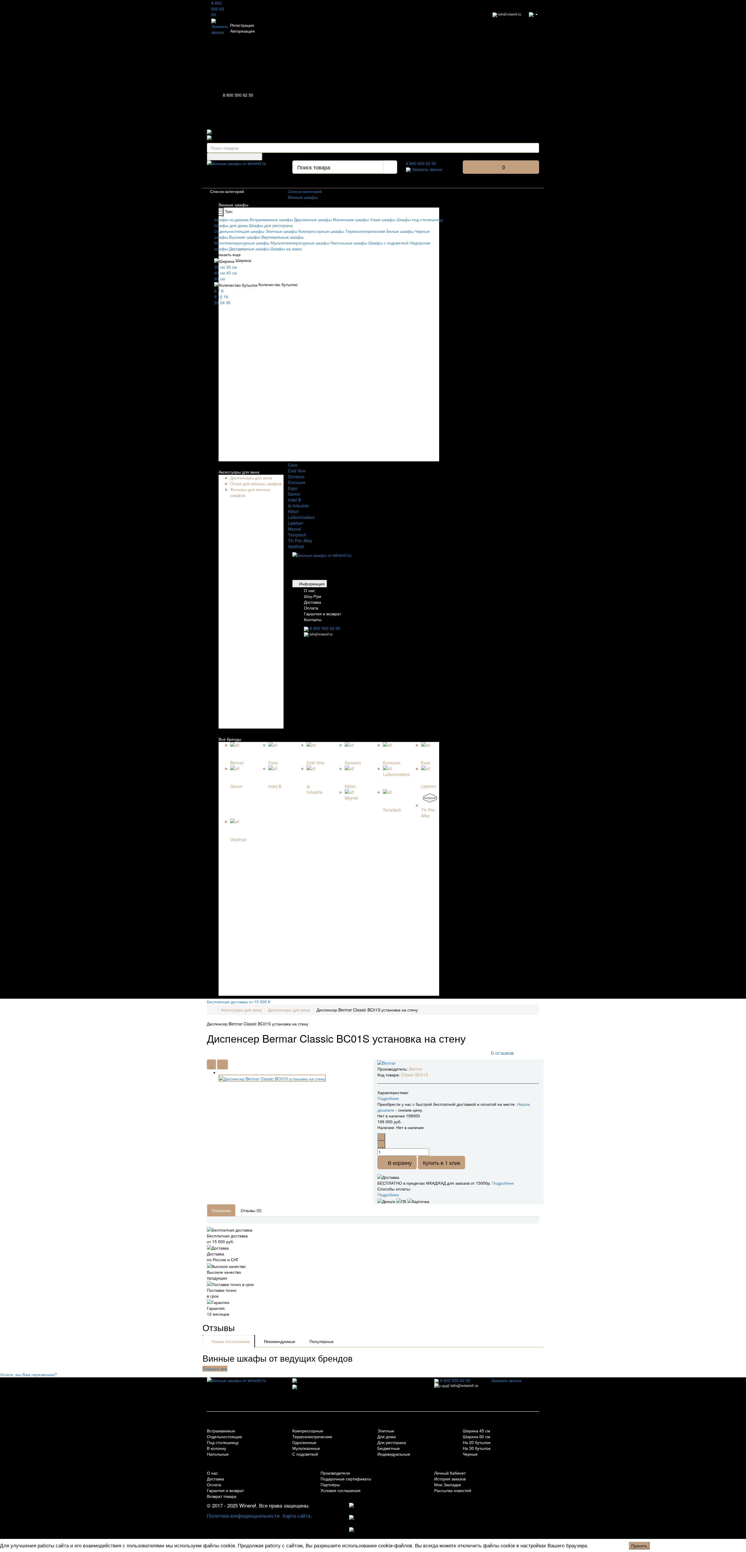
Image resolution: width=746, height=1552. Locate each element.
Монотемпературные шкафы (242, 243)
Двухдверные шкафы (249, 248)
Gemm (294, 494)
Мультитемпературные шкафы (300, 243)
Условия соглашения (340, 1490)
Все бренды (230, 739)
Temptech (297, 535)
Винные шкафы (233, 205)
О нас (309, 590)
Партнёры (330, 1484)
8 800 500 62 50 (217, 8)
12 (220, 297)
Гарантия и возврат (322, 613)
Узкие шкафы (382, 219)
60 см (219, 278)
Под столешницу (223, 1442)
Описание (221, 1210)
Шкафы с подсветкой (388, 243)
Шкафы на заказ (286, 248)
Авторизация (242, 31)
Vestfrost (296, 546)
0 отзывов (502, 1052)
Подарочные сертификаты (346, 1479)
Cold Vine (297, 471)
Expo (292, 488)
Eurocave (296, 482)
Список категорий (305, 191)
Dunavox (296, 476)
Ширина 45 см (476, 1431)
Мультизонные (306, 1448)
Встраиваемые (221, 1431)
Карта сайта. (297, 1515)
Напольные (218, 1454)
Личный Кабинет (450, 1473)
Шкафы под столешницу (420, 219)
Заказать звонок (219, 29)
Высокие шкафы (244, 237)
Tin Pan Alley (300, 540)
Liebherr (295, 523)
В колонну (216, 1448)
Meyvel (294, 529)
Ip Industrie (298, 506)
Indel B (294, 500)
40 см (219, 273)
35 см (231, 267)
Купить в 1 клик (441, 1162)
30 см (219, 267)
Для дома (386, 1436)
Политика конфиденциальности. (244, 1515)
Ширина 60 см (476, 1436)
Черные (470, 1454)
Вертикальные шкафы (282, 237)
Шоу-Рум (312, 596)
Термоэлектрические (365, 231)
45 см (231, 273)
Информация (311, 584)
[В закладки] (211, 1064)
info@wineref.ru (509, 14)
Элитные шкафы (281, 231)
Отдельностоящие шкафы (239, 231)
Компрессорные (307, 1431)
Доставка (312, 602)
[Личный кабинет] (533, 14)
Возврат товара (221, 1496)
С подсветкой (305, 1454)
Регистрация (242, 25)
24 (222, 302)
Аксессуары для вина (239, 472)
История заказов (450, 1479)
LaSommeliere (301, 517)
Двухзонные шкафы (313, 219)
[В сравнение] (222, 1064)
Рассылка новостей (452, 1490)
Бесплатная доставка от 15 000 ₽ (238, 1001)
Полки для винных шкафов (255, 483)
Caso (293, 465)
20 (216, 302)
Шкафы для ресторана (271, 225)
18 (226, 297)
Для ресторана (391, 1442)
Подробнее (503, 1183)
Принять (639, 1546)
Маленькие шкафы (351, 219)
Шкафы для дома (231, 225)
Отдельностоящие (224, 1436)
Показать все (215, 1369)
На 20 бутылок (476, 1442)
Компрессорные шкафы (321, 231)
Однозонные (304, 1442)
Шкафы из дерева (231, 219)
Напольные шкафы (348, 243)
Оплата (311, 608)
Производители (335, 1473)
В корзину (399, 1162)
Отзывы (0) (251, 1210)
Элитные (385, 1431)
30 (228, 302)
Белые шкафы (400, 231)
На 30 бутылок (476, 1448)
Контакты (312, 619)
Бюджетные (388, 1448)
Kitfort (293, 511)
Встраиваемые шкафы (271, 219)
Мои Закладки (447, 1484)
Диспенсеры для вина (251, 478)
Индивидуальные (393, 1454)
